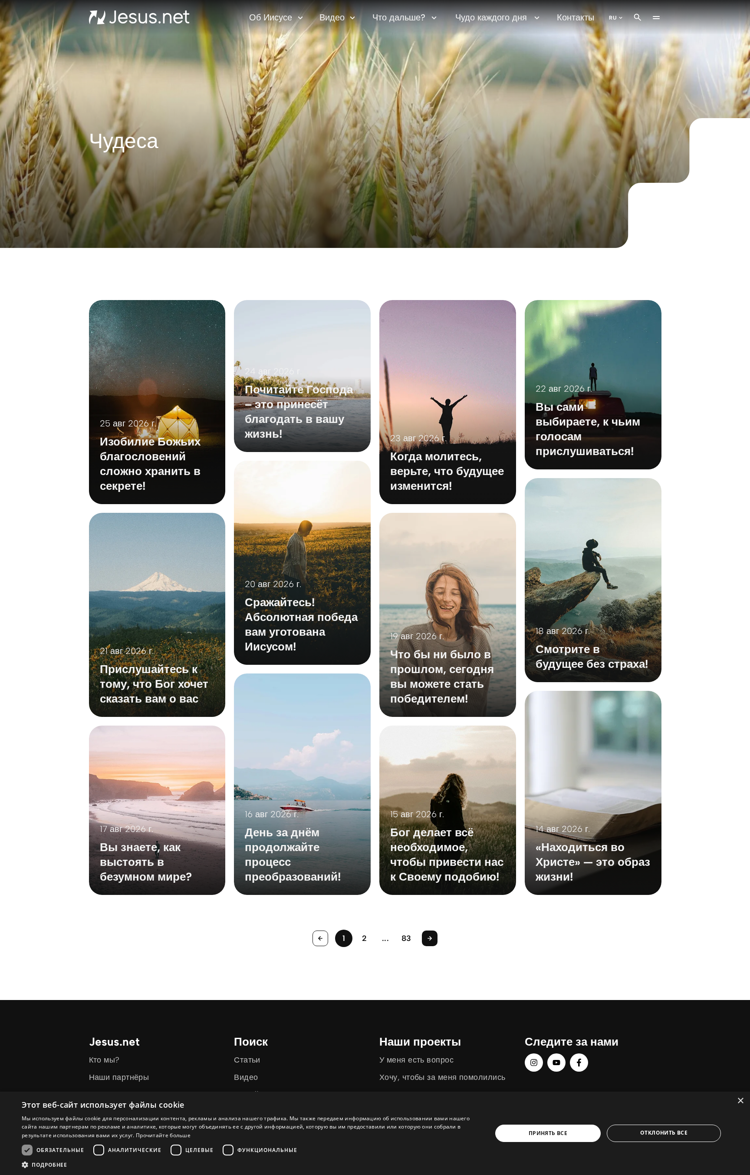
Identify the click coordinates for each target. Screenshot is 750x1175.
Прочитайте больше (163, 1135)
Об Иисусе (270, 17)
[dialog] (375, 1133)
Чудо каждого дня (491, 17)
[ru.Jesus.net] (139, 17)
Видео (332, 17)
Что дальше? (398, 17)
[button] (250, 1164)
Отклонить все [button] (664, 1132)
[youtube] (556, 1062)
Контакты (575, 17)
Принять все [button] (548, 1133)
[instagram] (534, 1062)
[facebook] (579, 1062)
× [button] (740, 1101)
